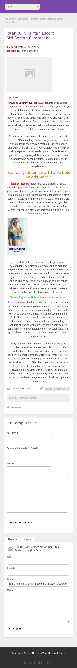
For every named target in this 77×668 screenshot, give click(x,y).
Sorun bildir (16, 407)
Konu (10, 579)
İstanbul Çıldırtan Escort (57, 389)
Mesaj (10, 590)
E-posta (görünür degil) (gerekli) (23, 448)
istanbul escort (38, 662)
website (11, 463)
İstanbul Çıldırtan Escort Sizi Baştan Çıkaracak (30, 35)
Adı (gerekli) (13, 433)
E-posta (11, 568)
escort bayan (22, 19)
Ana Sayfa (9, 19)
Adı (9, 557)
